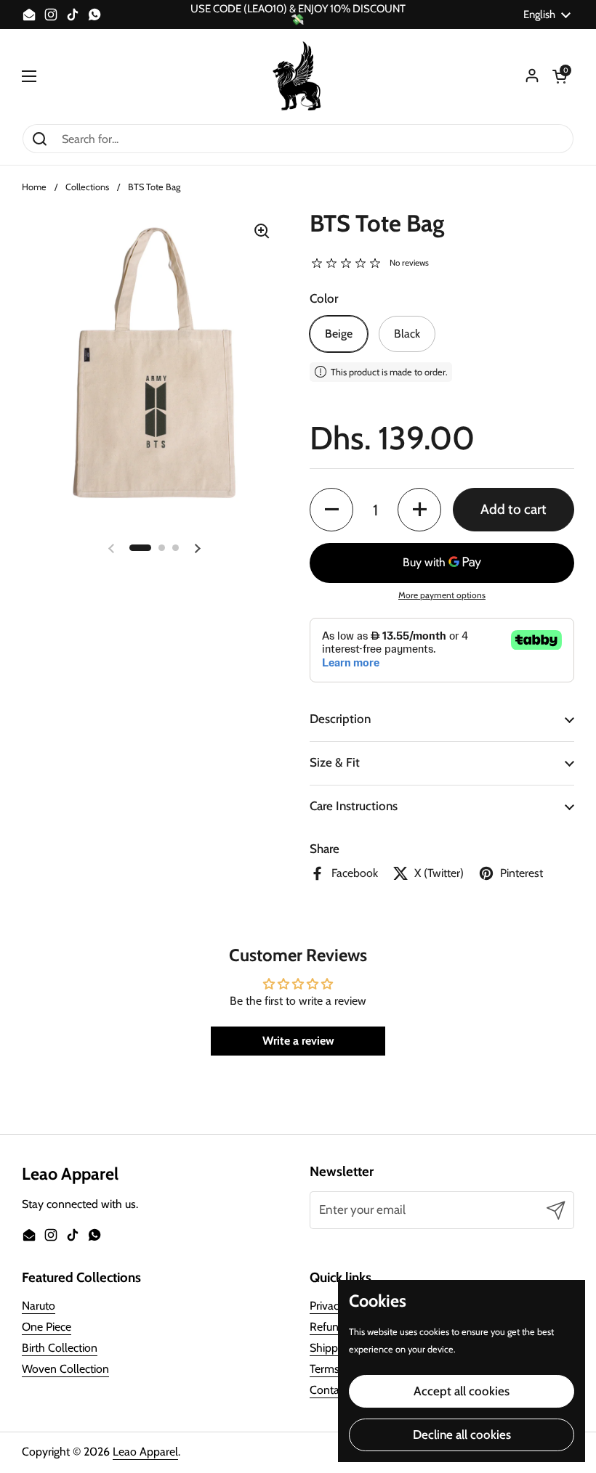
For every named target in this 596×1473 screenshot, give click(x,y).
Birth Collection (59, 1348)
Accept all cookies (462, 1391)
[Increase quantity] (419, 509)
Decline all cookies (462, 1434)
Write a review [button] (298, 1041)
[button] (559, 76)
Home (34, 186)
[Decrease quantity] (331, 509)
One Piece (46, 1327)
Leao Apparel (145, 1451)
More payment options (442, 594)
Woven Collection (65, 1369)
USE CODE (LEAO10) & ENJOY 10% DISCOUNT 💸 (298, 14)
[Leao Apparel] (298, 76)
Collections (87, 186)
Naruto (38, 1306)
